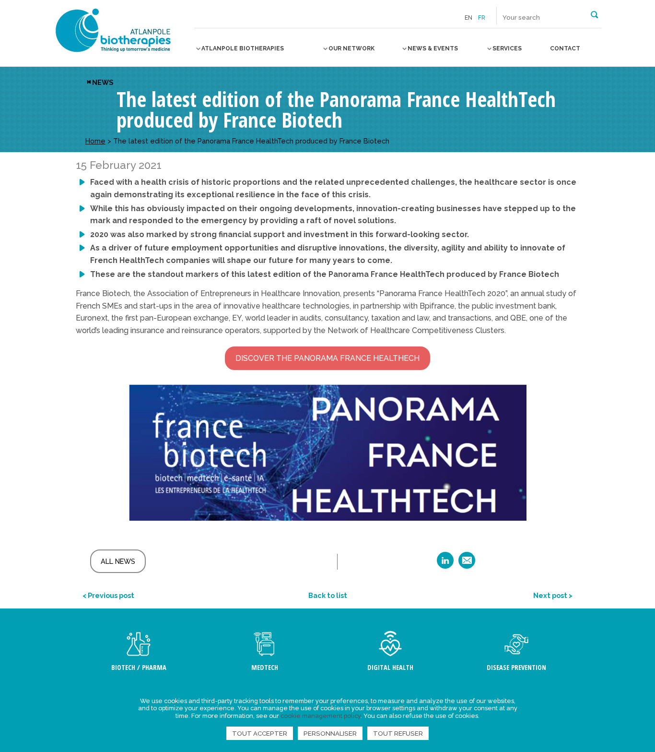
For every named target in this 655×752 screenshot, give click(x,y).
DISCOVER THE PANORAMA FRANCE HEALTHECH (327, 358)
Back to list (327, 595)
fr (481, 17)
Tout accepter (259, 733)
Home (95, 141)
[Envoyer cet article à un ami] (467, 564)
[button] (594, 14)
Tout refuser (398, 733)
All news (118, 561)
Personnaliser (330, 733)
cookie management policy (321, 715)
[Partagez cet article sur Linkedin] (445, 564)
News (102, 82)
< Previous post (108, 595)
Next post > (553, 595)
